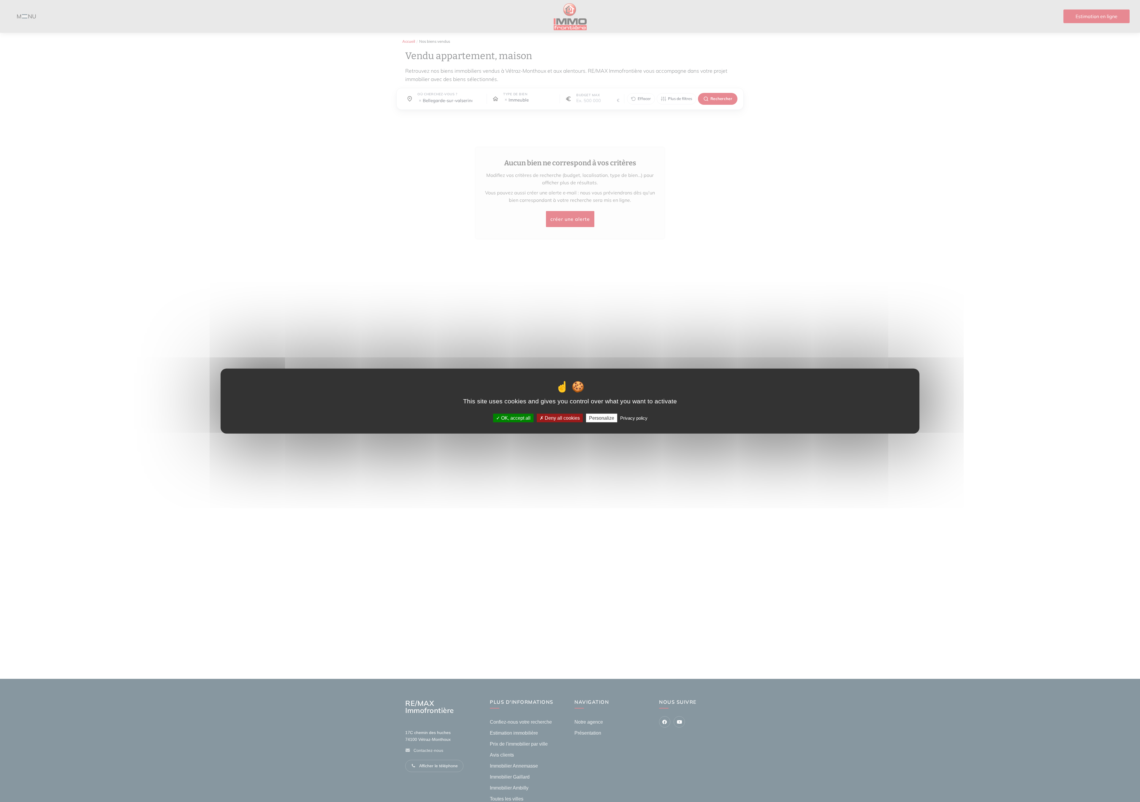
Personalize (601, 417)
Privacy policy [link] (633, 417)
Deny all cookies (562, 417)
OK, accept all (515, 417)
